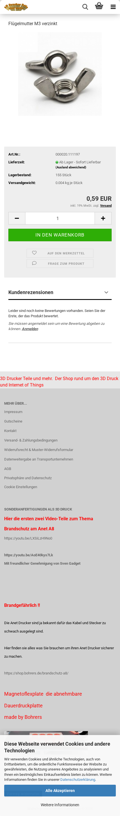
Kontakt (10, 431)
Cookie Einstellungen (20, 487)
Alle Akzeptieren (60, 790)
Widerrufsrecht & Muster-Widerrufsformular (38, 450)
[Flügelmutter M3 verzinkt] (60, 73)
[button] (16, 218)
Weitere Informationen (60, 805)
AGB (7, 469)
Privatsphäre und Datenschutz (28, 478)
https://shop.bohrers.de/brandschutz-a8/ (36, 673)
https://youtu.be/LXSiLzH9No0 (28, 538)
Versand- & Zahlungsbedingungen (30, 440)
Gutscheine (13, 421)
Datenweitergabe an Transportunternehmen (38, 459)
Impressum (13, 412)
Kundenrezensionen (30, 292)
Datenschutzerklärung (77, 779)
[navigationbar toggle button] (113, 7)
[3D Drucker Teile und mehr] (14, 7)
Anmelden (30, 329)
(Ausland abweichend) (71, 167)
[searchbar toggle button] (85, 7)
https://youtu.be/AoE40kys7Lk (28, 555)
